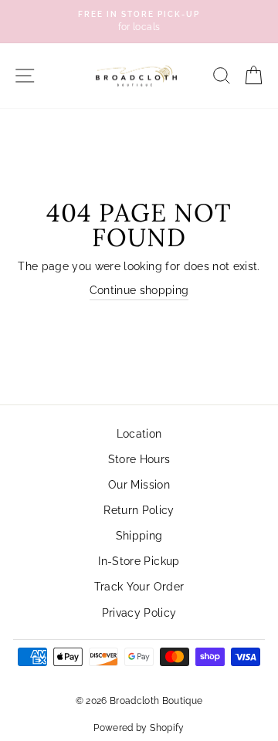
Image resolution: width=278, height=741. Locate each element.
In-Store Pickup (138, 561)
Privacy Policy (139, 613)
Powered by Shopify (138, 727)
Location (139, 434)
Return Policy (138, 510)
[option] (139, 22)
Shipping (139, 536)
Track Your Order (139, 586)
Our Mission (139, 485)
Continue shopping (139, 290)
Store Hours (139, 459)
